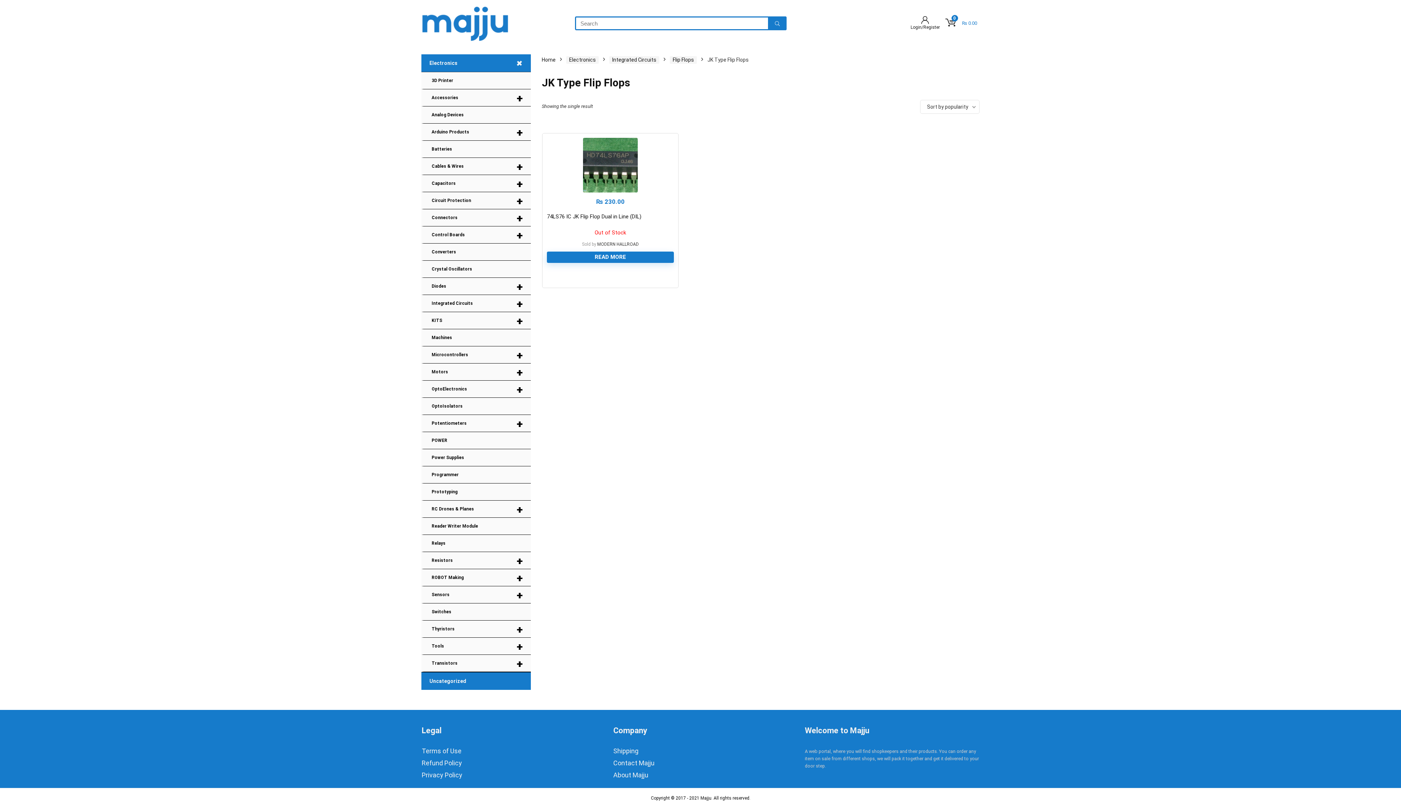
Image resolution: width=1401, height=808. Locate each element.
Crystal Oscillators (452, 269)
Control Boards (477, 235)
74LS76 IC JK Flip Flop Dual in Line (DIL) (594, 216)
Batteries (442, 149)
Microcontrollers (477, 355)
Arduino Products (477, 132)
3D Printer (442, 80)
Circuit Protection (477, 201)
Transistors (477, 663)
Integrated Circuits (477, 304)
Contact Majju (634, 763)
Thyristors (477, 629)
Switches (441, 611)
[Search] (777, 23)
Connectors (477, 218)
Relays (438, 543)
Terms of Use (442, 751)
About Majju (630, 775)
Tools (477, 646)
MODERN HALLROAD (618, 244)
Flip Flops (683, 60)
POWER (439, 440)
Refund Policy (442, 763)
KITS (477, 321)
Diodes (477, 286)
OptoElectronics (477, 389)
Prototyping (445, 491)
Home (549, 60)
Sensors (477, 595)
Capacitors (477, 184)
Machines (442, 337)
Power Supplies (448, 457)
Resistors (477, 561)
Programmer (445, 474)
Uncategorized (447, 681)
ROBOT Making (477, 578)
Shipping (625, 751)
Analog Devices (448, 114)
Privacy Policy (442, 775)
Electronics (477, 63)
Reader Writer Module (455, 526)
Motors (477, 372)
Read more (610, 257)
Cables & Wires (477, 166)
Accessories (477, 98)
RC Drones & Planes (477, 509)
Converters (444, 252)
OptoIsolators (447, 406)
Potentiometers (477, 423)
